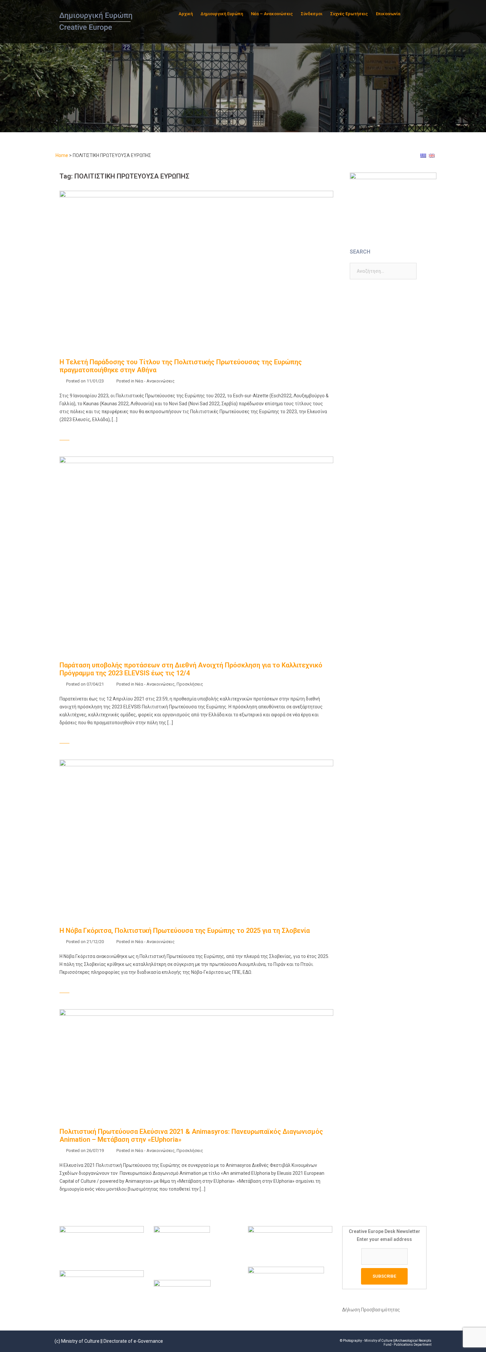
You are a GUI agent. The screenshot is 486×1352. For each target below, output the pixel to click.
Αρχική (186, 13)
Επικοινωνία (388, 13)
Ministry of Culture (80, 1341)
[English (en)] (432, 155)
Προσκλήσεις (190, 684)
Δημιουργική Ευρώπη (222, 13)
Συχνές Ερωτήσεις (349, 13)
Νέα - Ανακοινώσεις (155, 380)
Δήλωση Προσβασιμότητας (371, 1309)
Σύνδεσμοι (311, 13)
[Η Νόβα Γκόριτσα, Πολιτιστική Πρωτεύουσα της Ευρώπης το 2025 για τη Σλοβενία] (196, 836)
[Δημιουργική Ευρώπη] (97, 21)
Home (62, 155)
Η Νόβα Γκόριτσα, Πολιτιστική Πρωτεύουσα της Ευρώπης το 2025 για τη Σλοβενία (185, 930)
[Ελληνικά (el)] (423, 155)
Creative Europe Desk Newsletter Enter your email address (384, 1235)
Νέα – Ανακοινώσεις (272, 13)
